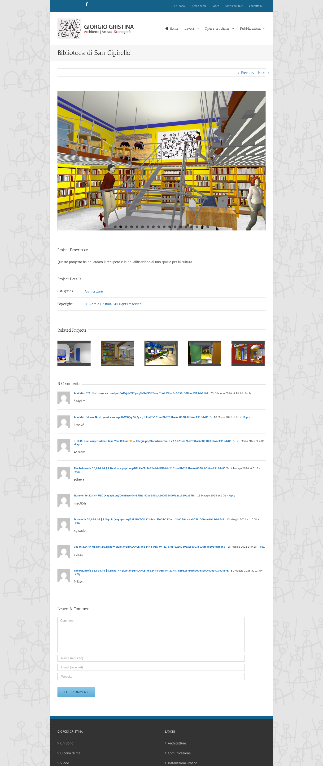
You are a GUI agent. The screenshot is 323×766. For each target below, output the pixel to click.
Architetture (94, 291)
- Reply (248, 393)
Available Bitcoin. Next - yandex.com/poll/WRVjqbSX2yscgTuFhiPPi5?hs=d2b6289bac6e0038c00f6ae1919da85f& (143, 417)
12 (175, 226)
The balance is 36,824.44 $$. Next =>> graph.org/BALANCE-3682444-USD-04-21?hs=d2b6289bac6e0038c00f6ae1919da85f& (151, 468)
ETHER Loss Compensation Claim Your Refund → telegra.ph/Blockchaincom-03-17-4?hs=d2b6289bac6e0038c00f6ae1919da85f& (154, 441)
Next (262, 72)
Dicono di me (70, 753)
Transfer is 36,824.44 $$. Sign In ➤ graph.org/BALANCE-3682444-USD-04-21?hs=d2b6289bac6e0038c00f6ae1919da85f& (149, 519)
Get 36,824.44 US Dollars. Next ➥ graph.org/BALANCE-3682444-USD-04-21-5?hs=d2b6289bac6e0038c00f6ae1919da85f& (150, 546)
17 (202, 226)
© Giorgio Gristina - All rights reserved (113, 304)
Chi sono (66, 743)
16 (197, 226)
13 (180, 226)
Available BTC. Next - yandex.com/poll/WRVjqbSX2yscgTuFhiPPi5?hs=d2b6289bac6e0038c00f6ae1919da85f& (141, 393)
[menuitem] (179, 6)
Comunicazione (179, 753)
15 (191, 226)
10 (164, 226)
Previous (247, 72)
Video (64, 763)
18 (207, 226)
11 (169, 226)
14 (186, 226)
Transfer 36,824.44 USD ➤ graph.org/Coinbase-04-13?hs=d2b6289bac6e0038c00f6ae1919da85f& (134, 495)
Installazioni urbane (182, 763)
